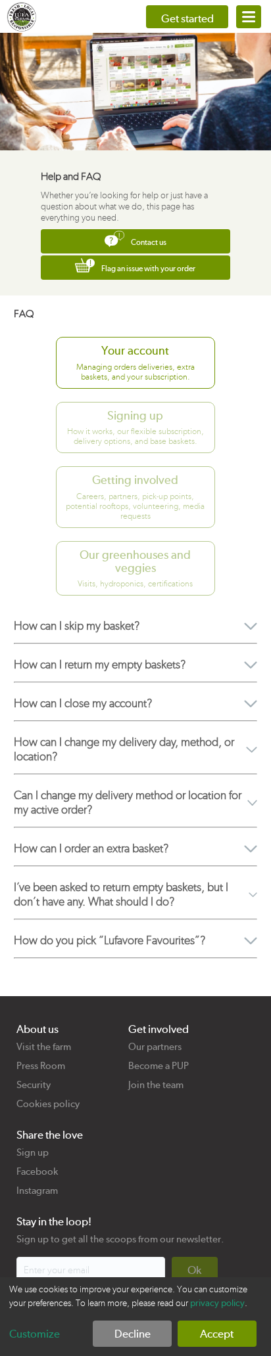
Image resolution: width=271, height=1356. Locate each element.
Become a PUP (158, 1066)
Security (33, 1085)
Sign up (32, 1152)
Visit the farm (43, 1047)
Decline (132, 1333)
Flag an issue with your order (148, 268)
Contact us (148, 242)
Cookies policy (48, 1104)
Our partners (155, 1047)
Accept (217, 1333)
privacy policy (217, 1303)
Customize (34, 1333)
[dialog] (135, 1316)
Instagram (37, 1190)
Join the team (156, 1085)
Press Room (40, 1066)
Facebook (37, 1171)
